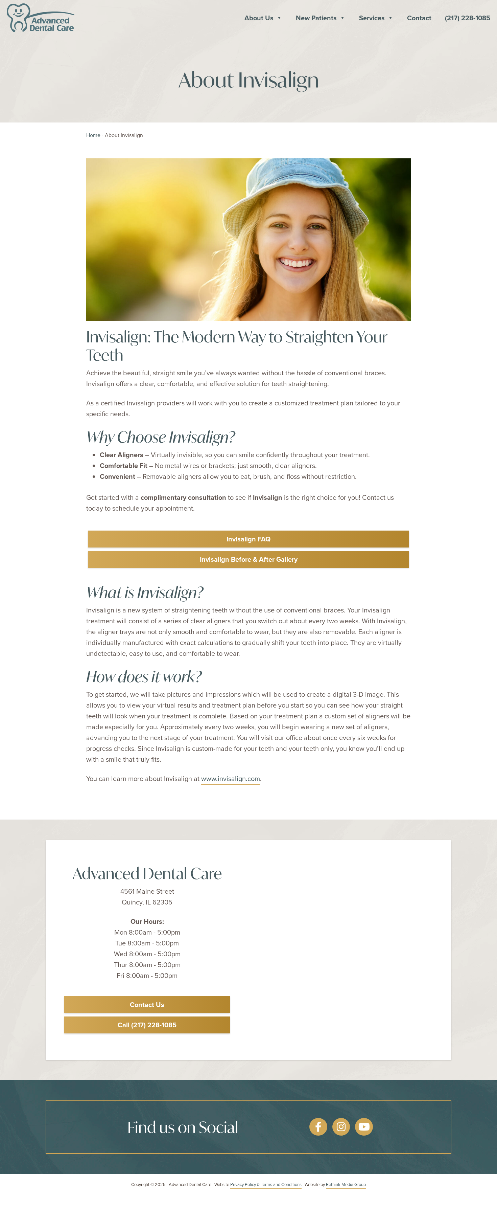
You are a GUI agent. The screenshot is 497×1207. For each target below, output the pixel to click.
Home (93, 135)
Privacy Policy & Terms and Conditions (266, 1184)
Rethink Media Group (346, 1184)
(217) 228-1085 (467, 18)
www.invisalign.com (230, 778)
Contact (419, 18)
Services (372, 18)
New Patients (316, 18)
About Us (259, 18)
